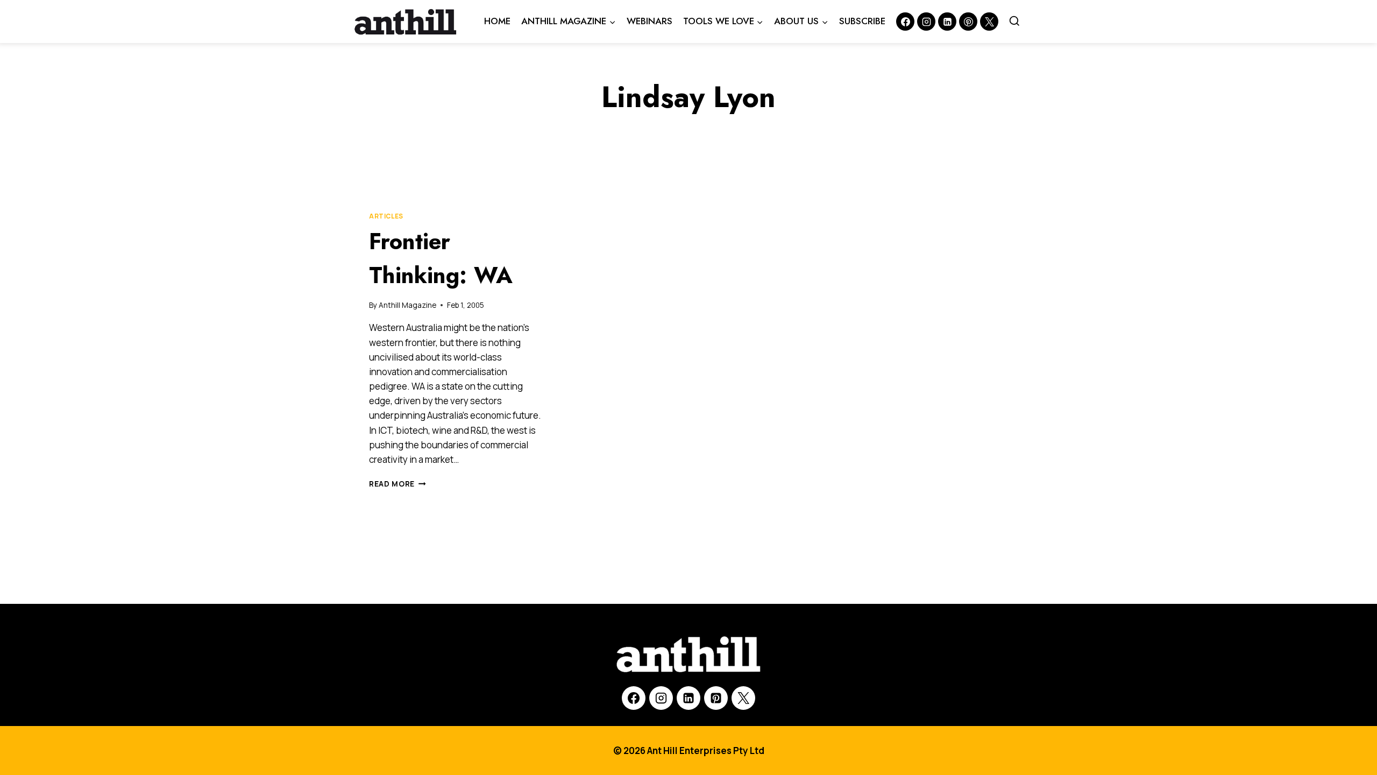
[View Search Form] (1014, 21)
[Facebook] (905, 21)
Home (497, 21)
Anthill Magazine (407, 305)
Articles (386, 216)
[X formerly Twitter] (989, 21)
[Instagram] (926, 21)
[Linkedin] (947, 21)
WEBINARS (649, 21)
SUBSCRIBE (862, 21)
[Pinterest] (968, 21)
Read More (397, 484)
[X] (743, 698)
